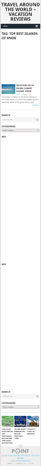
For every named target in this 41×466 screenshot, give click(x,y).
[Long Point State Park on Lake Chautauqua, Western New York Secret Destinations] (8, 421)
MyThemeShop (24, 461)
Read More (35, 105)
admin (18, 94)
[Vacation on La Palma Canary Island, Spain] (8, 89)
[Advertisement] (20, 62)
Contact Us (21, 463)
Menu (5, 26)
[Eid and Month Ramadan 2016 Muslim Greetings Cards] (20, 421)
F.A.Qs (31, 463)
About (10, 463)
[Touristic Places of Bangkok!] (33, 421)
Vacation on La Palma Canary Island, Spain (25, 88)
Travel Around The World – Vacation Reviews (20, 12)
